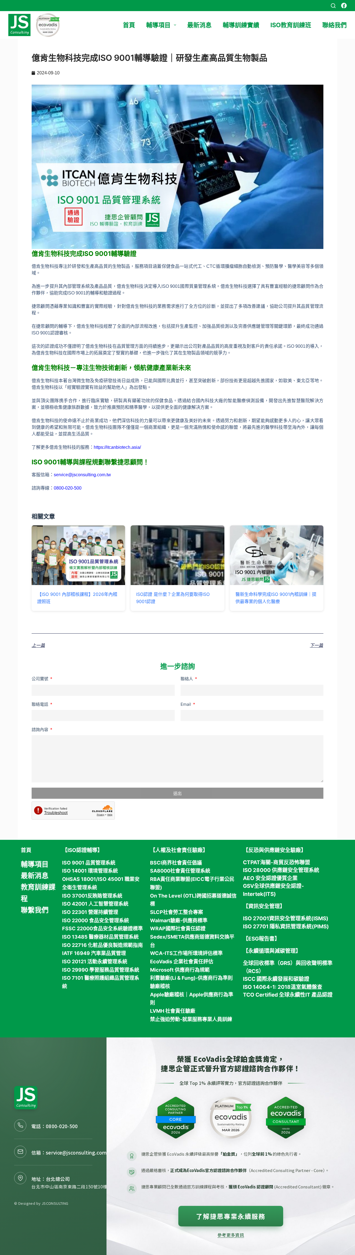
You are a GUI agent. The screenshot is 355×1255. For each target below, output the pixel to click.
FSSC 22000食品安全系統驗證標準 (102, 928)
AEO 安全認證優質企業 (270, 878)
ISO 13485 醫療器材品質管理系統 (100, 937)
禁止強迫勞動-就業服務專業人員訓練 (191, 1019)
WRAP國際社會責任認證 (178, 928)
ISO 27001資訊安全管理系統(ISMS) (285, 918)
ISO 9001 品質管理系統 (88, 863)
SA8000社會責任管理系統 (180, 871)
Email (186, 704)
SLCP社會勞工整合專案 (176, 912)
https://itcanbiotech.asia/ (117, 447)
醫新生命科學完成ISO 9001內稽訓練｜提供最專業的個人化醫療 (275, 597)
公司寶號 (40, 678)
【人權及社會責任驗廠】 (179, 850)
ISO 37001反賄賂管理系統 (92, 896)
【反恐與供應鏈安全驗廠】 (274, 850)
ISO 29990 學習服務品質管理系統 (100, 970)
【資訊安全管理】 (264, 906)
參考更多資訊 (230, 1235)
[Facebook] (344, 5)
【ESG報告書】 (261, 939)
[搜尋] (333, 5)
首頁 (129, 25)
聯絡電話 (40, 704)
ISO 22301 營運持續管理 (90, 912)
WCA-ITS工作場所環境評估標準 (186, 953)
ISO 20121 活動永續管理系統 (94, 961)
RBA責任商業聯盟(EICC (177, 879)
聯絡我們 (334, 25)
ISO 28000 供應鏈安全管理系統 (281, 870)
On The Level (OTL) (173, 896)
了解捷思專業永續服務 (230, 1216)
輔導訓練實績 (241, 25)
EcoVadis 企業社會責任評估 (181, 961)
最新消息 (199, 25)
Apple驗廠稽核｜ (169, 994)
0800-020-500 (62, 1126)
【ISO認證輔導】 (82, 850)
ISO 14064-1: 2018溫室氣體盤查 (282, 987)
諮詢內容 (40, 729)
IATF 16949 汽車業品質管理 (94, 953)
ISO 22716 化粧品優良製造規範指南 (102, 945)
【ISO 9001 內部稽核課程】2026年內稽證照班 (77, 597)
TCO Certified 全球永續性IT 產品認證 (288, 995)
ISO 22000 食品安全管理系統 (95, 920)
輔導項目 (158, 25)
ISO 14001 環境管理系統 (90, 871)
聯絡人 (187, 678)
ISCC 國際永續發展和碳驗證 (276, 979)
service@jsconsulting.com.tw (82, 474)
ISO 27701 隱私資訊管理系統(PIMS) (286, 926)
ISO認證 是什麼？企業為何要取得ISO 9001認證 (173, 597)
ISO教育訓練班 (290, 25)
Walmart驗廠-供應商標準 (178, 920)
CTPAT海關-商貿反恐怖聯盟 (276, 862)
